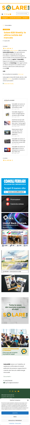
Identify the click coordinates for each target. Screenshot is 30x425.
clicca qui (20, 74)
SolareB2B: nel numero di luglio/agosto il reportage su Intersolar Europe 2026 (18, 140)
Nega (15, 416)
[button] (28, 400)
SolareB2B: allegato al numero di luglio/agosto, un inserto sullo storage (18, 113)
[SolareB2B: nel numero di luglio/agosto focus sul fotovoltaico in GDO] (7, 106)
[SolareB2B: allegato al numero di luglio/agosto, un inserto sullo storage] (7, 114)
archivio (9, 79)
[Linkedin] (8, 14)
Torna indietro (8, 25)
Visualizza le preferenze (15, 420)
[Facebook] (4, 14)
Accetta (15, 413)
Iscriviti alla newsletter (15, 17)
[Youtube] (10, 14)
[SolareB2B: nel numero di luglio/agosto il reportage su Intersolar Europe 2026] (7, 141)
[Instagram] (6, 14)
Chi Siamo (25, 17)
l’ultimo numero (14, 50)
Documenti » (7, 376)
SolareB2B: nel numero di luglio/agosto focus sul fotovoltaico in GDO (18, 105)
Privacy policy (18, 423)
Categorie (5, 17)
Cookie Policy (12, 423)
